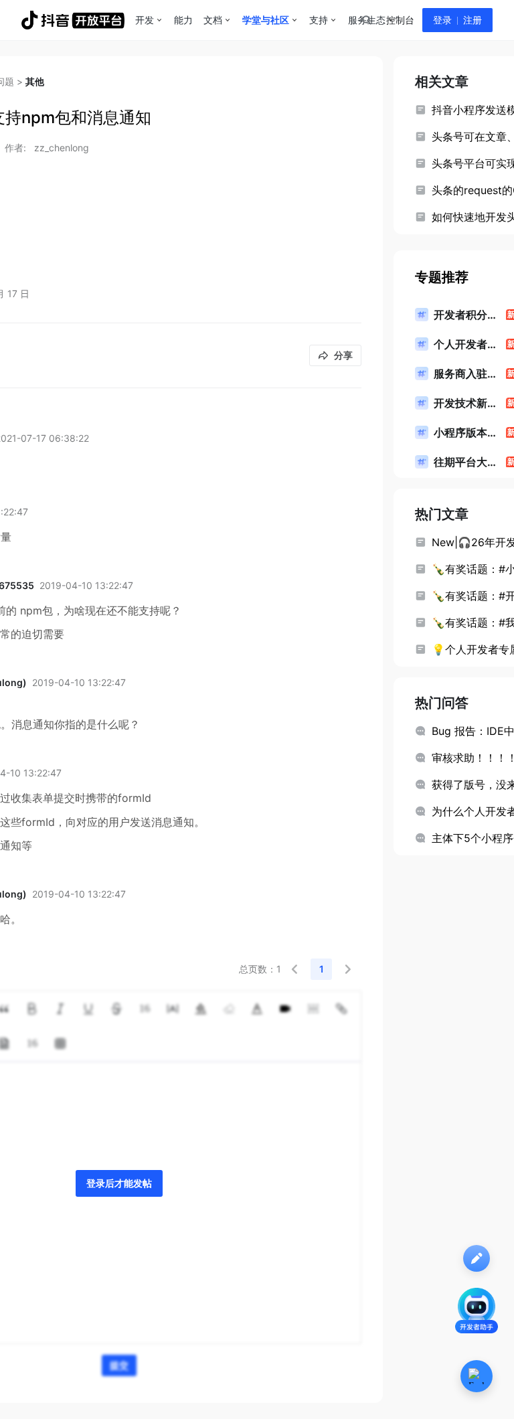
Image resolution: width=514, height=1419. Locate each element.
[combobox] (366, 20)
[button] (294, 969)
